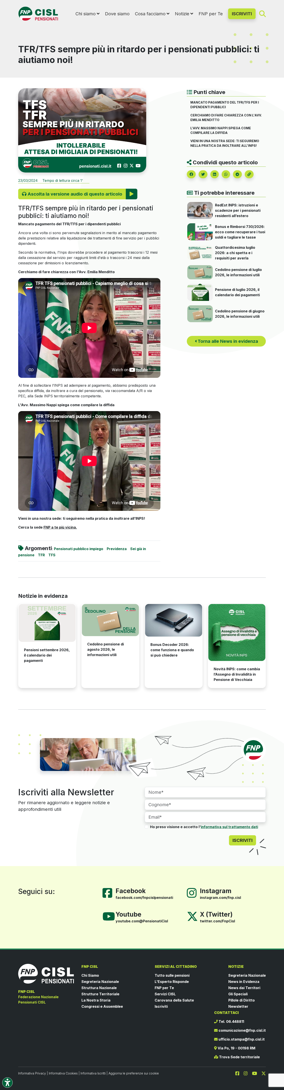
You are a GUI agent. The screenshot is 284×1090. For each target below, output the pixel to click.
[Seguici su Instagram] (193, 892)
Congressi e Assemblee (102, 1006)
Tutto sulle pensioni (172, 975)
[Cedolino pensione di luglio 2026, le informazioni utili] (200, 272)
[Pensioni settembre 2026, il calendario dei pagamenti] (47, 623)
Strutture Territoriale (100, 994)
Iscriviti (161, 1006)
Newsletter (238, 1006)
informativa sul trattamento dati (229, 827)
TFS (51, 555)
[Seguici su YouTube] (110, 916)
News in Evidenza (243, 981)
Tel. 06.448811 (231, 1021)
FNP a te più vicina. (60, 527)
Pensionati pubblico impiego (78, 549)
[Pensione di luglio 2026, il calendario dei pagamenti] (200, 292)
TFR (41, 555)
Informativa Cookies (63, 1073)
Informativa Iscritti (93, 1073)
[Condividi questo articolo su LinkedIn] (214, 174)
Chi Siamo (90, 975)
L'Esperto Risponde (172, 981)
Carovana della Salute (174, 1000)
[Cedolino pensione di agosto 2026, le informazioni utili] (110, 620)
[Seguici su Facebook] (109, 892)
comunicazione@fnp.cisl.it (242, 1030)
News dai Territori (244, 988)
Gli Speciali (238, 994)
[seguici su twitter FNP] (263, 1073)
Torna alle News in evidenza (227, 341)
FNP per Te (211, 13)
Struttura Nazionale (99, 988)
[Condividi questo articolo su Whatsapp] (226, 174)
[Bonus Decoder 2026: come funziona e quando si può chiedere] (173, 620)
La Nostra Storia (95, 1000)
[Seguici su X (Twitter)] (192, 916)
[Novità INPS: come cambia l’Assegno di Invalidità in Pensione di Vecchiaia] (236, 632)
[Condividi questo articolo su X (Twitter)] (203, 174)
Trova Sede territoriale (239, 1057)
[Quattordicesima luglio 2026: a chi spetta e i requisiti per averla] (200, 252)
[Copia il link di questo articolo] (249, 174)
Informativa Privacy (32, 1073)
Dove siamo (117, 13)
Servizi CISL (165, 994)
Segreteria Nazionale (100, 981)
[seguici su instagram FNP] (247, 1073)
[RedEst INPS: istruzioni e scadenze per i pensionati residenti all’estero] (200, 210)
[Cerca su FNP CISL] (262, 13)
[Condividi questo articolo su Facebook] (191, 174)
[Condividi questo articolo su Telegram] (237, 174)
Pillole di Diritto (241, 1000)
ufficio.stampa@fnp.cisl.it (241, 1039)
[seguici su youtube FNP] (256, 1073)
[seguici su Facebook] (239, 1073)
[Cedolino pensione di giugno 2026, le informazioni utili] (200, 313)
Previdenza (117, 549)
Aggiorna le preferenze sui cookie (133, 1073)
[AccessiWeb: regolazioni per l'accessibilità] (7, 1082)
